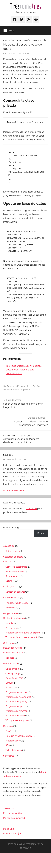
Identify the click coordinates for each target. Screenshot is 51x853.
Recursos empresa (14, 571)
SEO (7, 745)
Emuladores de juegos (16, 603)
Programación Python (16, 711)
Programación (10, 663)
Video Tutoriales (13, 750)
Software (10, 581)
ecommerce (13, 390)
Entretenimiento (11, 597)
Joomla (9, 623)
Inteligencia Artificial (13, 648)
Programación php (14, 706)
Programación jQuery (16, 701)
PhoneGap (10, 687)
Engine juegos (10, 586)
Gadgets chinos (11, 613)
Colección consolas (13, 556)
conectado (31, 508)
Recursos (8, 726)
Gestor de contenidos (14, 618)
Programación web (15, 715)
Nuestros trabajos (12, 833)
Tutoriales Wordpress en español (22, 637)
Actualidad (8, 545)
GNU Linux (8, 643)
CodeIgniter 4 (12, 673)
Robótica (9, 658)
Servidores (8, 756)
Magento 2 (25, 390)
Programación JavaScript (18, 697)
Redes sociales (12, 576)
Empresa (7, 561)
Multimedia (11, 607)
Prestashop (11, 628)
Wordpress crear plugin (17, 720)
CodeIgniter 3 (12, 669)
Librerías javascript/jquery (18, 736)
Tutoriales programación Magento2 (23, 366)
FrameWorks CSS (14, 678)
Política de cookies (12, 813)
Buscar (41, 533)
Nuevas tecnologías (13, 652)
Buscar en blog (11, 527)
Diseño (8, 731)
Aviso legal (8, 808)
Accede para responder (13, 490)
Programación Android (16, 692)
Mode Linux (9, 829)
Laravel (9, 683)
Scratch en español (15, 592)
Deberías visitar (13, 551)
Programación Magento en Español (23, 386)
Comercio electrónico (16, 567)
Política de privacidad (14, 818)
